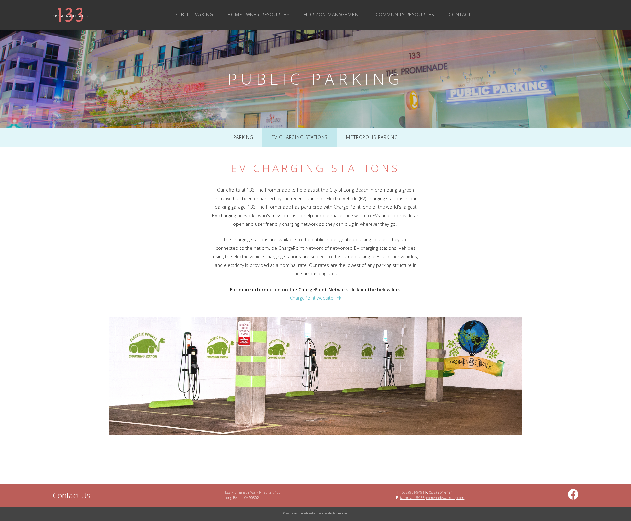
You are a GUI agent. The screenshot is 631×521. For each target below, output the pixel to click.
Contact (460, 15)
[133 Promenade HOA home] (92, 15)
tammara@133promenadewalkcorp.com (432, 497)
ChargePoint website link (315, 298)
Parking (243, 137)
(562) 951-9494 (441, 492)
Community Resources (405, 15)
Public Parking (194, 15)
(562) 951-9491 (412, 492)
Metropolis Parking (372, 137)
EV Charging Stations (299, 137)
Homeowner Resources (258, 15)
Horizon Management (332, 15)
